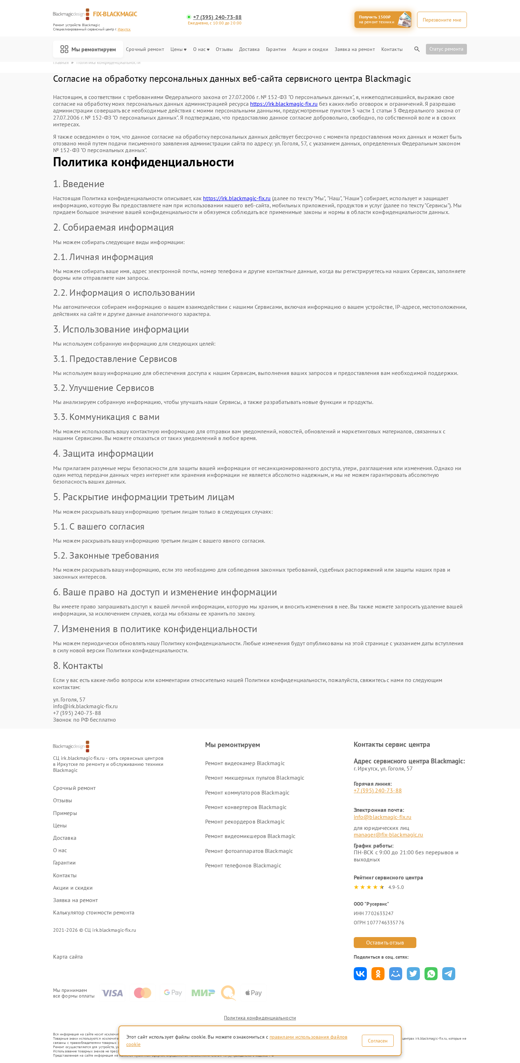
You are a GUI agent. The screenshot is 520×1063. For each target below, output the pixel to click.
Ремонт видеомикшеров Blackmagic (250, 835)
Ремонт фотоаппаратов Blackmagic (249, 850)
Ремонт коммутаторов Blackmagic (247, 792)
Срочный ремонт (145, 49)
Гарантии (276, 49)
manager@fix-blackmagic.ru (388, 834)
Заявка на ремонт (355, 49)
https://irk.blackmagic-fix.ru (284, 103)
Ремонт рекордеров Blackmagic (245, 821)
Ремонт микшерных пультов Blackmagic (255, 777)
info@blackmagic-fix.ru (382, 816)
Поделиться (360, 973)
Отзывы (224, 49)
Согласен (378, 1041)
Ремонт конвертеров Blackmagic (246, 806)
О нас (199, 49)
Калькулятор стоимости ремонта (93, 912)
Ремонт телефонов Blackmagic (243, 865)
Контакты (392, 49)
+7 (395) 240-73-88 (217, 17)
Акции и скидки (310, 49)
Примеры (65, 813)
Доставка (249, 49)
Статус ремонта (446, 49)
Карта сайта (68, 956)
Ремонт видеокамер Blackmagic (245, 763)
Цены (177, 49)
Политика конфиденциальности (260, 1018)
